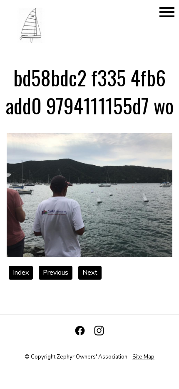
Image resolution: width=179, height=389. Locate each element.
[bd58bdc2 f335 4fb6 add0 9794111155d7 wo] (89, 255)
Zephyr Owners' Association (92, 357)
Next (89, 272)
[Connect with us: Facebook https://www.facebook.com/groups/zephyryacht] (80, 330)
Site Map (143, 357)
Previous (55, 272)
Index (21, 272)
